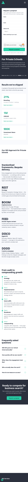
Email (4, 22)
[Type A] (3, 2)
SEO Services (6, 478)
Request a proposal (14, 49)
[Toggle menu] (24, 2)
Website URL (6, 28)
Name (4, 16)
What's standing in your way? (10, 34)
